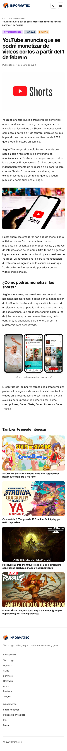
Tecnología (8, 660)
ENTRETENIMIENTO (18, 18)
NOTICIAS (30, 32)
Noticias (7, 665)
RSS (5, 720)
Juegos (7, 696)
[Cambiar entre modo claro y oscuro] (53, 6)
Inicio (4, 18)
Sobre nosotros (11, 709)
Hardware (8, 681)
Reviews (7, 691)
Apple (6, 686)
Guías (6, 670)
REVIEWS (43, 32)
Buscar (6, 725)
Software (8, 675)
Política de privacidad (14, 714)
